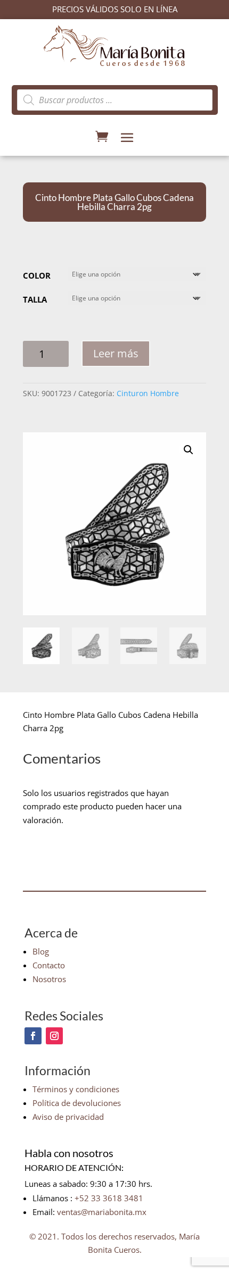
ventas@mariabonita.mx (101, 1212)
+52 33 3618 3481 (109, 1198)
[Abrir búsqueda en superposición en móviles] (114, 100)
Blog (40, 951)
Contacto (48, 965)
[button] (188, 449)
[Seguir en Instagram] (54, 1035)
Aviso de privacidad (68, 1116)
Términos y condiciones (75, 1089)
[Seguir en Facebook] (33, 1035)
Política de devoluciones (76, 1103)
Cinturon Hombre (148, 393)
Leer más (115, 353)
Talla (35, 299)
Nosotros (49, 979)
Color (37, 275)
